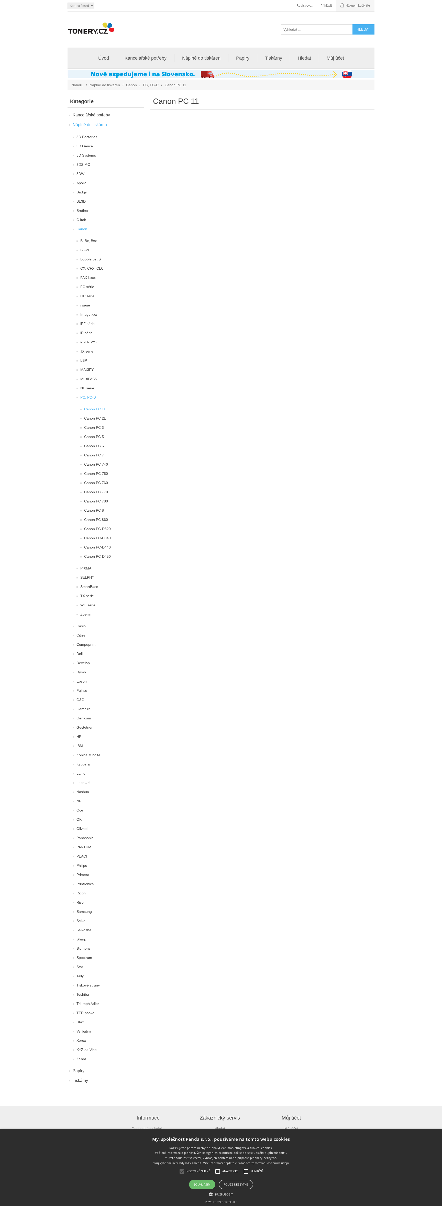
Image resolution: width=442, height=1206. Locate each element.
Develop (83, 663)
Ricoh (81, 893)
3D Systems (86, 155)
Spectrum (84, 958)
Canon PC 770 (96, 492)
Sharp (81, 939)
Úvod (103, 58)
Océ (79, 810)
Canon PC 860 (96, 520)
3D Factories (86, 137)
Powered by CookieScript (221, 1202)
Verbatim (83, 1031)
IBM (79, 746)
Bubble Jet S (90, 259)
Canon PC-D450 (97, 556)
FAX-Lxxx (88, 278)
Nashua (82, 792)
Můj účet (335, 58)
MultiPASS (88, 379)
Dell (79, 654)
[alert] (221, 1167)
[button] (221, 1194)
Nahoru (77, 85)
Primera (82, 875)
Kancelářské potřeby (146, 58)
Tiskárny (273, 58)
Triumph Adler (87, 1004)
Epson (81, 681)
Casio (81, 626)
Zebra (81, 1059)
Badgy (81, 192)
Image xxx (88, 314)
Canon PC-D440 (97, 547)
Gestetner (84, 727)
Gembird (83, 709)
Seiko (80, 921)
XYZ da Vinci (86, 1050)
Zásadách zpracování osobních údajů (263, 1163)
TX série (87, 596)
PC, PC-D (151, 85)
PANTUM (83, 847)
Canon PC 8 (94, 510)
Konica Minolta (88, 755)
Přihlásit (326, 5)
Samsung (84, 911)
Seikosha (83, 930)
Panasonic (84, 838)
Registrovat (304, 5)
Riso (80, 902)
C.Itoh (81, 220)
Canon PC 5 (94, 437)
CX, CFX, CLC (92, 268)
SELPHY (87, 577)
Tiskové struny (88, 985)
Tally (80, 976)
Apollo (81, 183)
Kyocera (83, 764)
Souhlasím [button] (202, 1184)
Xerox (81, 1040)
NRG (80, 801)
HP (78, 736)
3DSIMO (83, 164)
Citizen (81, 635)
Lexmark (83, 783)
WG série (87, 605)
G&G (80, 700)
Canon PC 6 (94, 446)
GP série (87, 296)
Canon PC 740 (96, 464)
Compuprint (85, 644)
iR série (86, 333)
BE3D (81, 201)
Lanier (81, 773)
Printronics (85, 884)
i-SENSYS (88, 342)
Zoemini (86, 614)
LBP (83, 360)
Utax (80, 1022)
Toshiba (82, 994)
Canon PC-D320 (97, 529)
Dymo (81, 672)
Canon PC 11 (95, 409)
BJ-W (84, 250)
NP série (87, 388)
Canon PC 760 (96, 483)
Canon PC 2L (95, 418)
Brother (82, 211)
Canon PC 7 (94, 455)
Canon (131, 85)
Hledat (304, 58)
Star (79, 967)
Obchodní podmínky (148, 1128)
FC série (87, 287)
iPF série (87, 324)
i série (85, 305)
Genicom (83, 718)
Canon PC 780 (96, 501)
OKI (79, 819)
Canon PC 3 (94, 427)
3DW (80, 174)
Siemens (83, 948)
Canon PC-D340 (97, 538)
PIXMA (85, 568)
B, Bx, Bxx (88, 241)
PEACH (82, 856)
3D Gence (84, 146)
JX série (86, 351)
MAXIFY (87, 370)
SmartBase (89, 587)
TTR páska (85, 1013)
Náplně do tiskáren (201, 58)
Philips (81, 865)
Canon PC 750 (96, 474)
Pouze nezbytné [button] (236, 1184)
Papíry (242, 58)
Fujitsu (81, 690)
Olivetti (81, 829)
